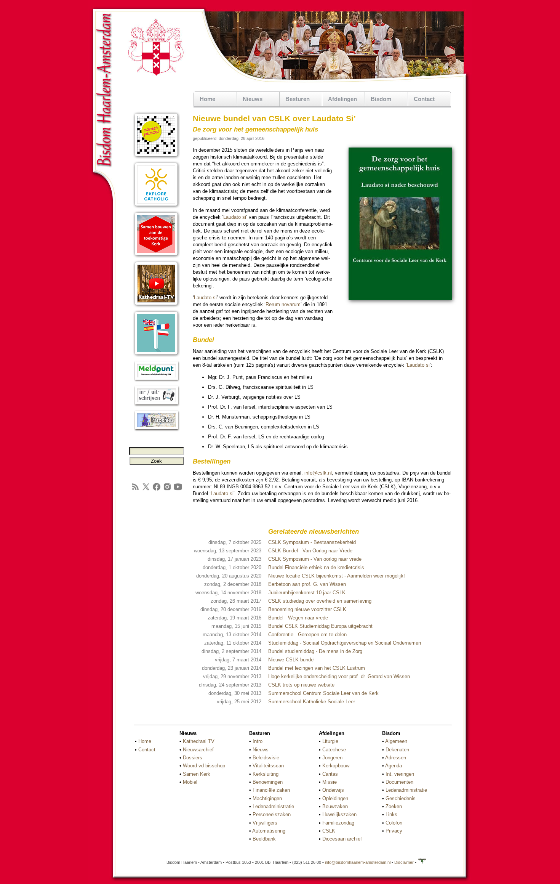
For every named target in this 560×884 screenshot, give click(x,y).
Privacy (394, 831)
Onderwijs (333, 790)
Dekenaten (397, 749)
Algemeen (396, 741)
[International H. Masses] (156, 355)
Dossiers (192, 757)
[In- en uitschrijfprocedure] (156, 405)
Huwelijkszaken (339, 814)
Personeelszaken (272, 814)
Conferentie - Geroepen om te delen (307, 634)
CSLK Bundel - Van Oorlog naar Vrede (310, 551)
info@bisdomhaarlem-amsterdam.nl (357, 862)
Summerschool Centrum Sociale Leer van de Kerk (323, 693)
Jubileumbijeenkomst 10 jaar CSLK (307, 592)
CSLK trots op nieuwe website (301, 685)
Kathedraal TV (198, 741)
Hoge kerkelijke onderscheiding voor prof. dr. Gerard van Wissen (339, 676)
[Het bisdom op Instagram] (167, 490)
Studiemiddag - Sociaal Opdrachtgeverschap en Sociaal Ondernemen (344, 643)
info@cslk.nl (318, 473)
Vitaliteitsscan (268, 765)
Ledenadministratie (273, 806)
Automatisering (268, 831)
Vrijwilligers (265, 823)
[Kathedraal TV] (156, 306)
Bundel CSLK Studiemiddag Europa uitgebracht (320, 626)
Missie (329, 782)
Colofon (394, 823)
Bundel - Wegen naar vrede (298, 618)
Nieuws (261, 749)
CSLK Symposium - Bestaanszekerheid (312, 542)
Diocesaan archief (342, 839)
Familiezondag (338, 823)
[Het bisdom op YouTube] (177, 490)
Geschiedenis (401, 798)
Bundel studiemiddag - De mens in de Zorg (315, 651)
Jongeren (332, 757)
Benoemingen (268, 782)
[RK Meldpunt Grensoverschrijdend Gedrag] (156, 380)
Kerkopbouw (335, 765)
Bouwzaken (335, 806)
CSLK (328, 831)
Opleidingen (335, 798)
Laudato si (234, 217)
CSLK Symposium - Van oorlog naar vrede (315, 559)
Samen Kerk (196, 774)
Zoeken (394, 806)
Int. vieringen (400, 774)
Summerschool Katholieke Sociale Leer (311, 701)
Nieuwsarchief (198, 749)
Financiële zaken (271, 790)
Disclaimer (404, 862)
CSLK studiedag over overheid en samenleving (319, 601)
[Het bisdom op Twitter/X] (145, 490)
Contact (424, 99)
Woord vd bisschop (204, 765)
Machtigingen (267, 798)
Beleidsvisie (266, 757)
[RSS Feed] (135, 490)
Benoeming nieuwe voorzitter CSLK (307, 609)
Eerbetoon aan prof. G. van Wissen (307, 584)
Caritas (330, 774)
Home (207, 99)
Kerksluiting (265, 774)
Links (391, 814)
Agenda (393, 765)
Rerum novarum (283, 304)
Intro (257, 741)
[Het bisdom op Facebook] (156, 490)
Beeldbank (264, 839)
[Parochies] (156, 430)
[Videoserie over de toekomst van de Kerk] (156, 256)
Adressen (395, 757)
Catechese (334, 749)
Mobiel (190, 782)
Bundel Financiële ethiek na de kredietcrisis (316, 567)
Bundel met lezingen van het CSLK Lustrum (316, 668)
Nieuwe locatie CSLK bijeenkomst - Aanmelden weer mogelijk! (336, 576)
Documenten (399, 782)
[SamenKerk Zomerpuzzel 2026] (156, 157)
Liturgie (330, 741)
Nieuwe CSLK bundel (291, 660)
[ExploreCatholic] (156, 207)
